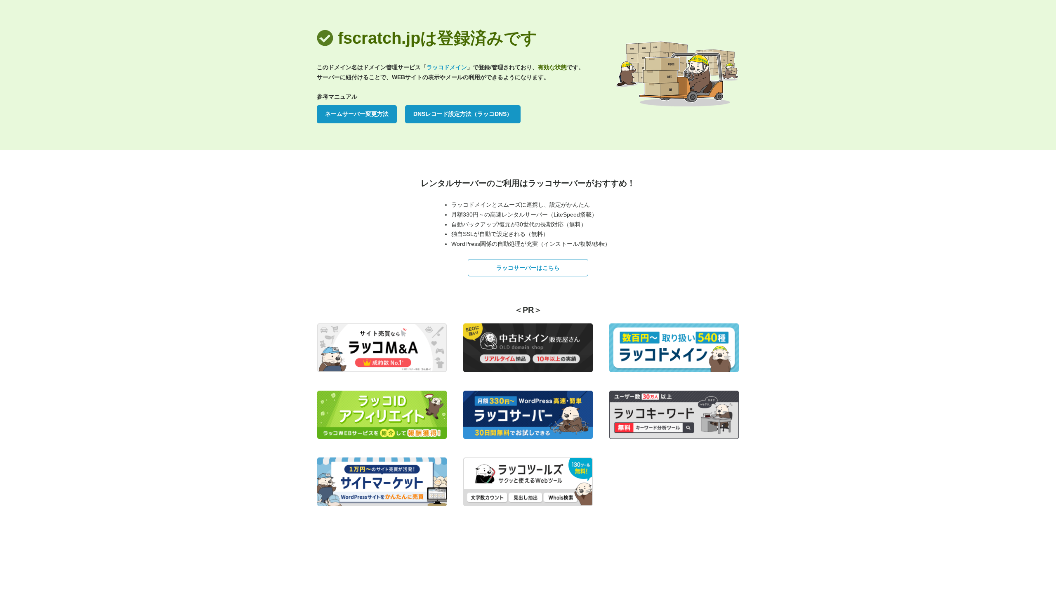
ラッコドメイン (447, 67)
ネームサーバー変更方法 (357, 114)
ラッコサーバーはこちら (528, 267)
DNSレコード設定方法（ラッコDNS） (462, 114)
